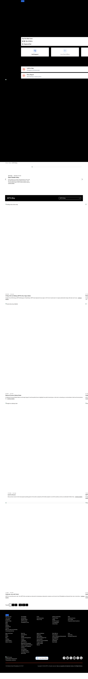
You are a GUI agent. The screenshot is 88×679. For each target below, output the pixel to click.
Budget (22, 111)
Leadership (23, 116)
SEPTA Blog (10, 175)
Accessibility (24, 23)
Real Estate (23, 156)
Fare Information (25, 31)
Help (22, 59)
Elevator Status (24, 619)
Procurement (24, 148)
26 (20, 605)
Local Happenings (25, 103)
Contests (23, 104)
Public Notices (24, 96)
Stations (23, 14)
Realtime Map (24, 9)
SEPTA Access (24, 27)
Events (6, 636)
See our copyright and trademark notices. (65, 666)
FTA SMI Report (24, 87)
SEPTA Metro (24, 135)
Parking (23, 17)
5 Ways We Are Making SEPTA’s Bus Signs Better (18, 296)
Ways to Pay (24, 33)
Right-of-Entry (24, 153)
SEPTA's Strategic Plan (26, 137)
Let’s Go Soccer (12, 494)
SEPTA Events (24, 101)
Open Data (23, 159)
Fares (22, 30)
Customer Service (25, 60)
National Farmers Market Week (13, 395)
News (22, 91)
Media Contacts (25, 98)
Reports (23, 145)
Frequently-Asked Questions (74, 621)
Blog (22, 95)
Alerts (22, 11)
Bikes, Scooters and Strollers (28, 19)
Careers (23, 114)
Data (22, 158)
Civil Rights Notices (25, 129)
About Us (23, 108)
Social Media (24, 125)
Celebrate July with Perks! (12, 594)
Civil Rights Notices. (78, 666)
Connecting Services (26, 20)
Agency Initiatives (25, 132)
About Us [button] (23, 633)
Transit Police (24, 82)
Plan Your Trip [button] (8, 616)
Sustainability (24, 138)
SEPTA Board (24, 117)
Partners (23, 124)
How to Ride (24, 62)
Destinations (24, 15)
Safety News (24, 88)
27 (23, 605)
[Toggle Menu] (22, 1)
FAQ (22, 64)
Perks (22, 35)
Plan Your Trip (24, 4)
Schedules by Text (25, 28)
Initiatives (23, 133)
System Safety (24, 143)
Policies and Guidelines (26, 122)
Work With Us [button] (55, 633)
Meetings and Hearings (26, 119)
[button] (5, 180)
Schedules (23, 7)
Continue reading (11, 183)
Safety (22, 65)
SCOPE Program (25, 85)
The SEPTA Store (25, 127)
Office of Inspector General (27, 120)
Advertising (23, 154)
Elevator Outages (25, 25)
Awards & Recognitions (26, 112)
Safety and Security (25, 80)
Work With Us (24, 146)
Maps (22, 12)
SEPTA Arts (23, 130)
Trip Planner (24, 6)
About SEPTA (24, 109)
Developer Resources (26, 161)
